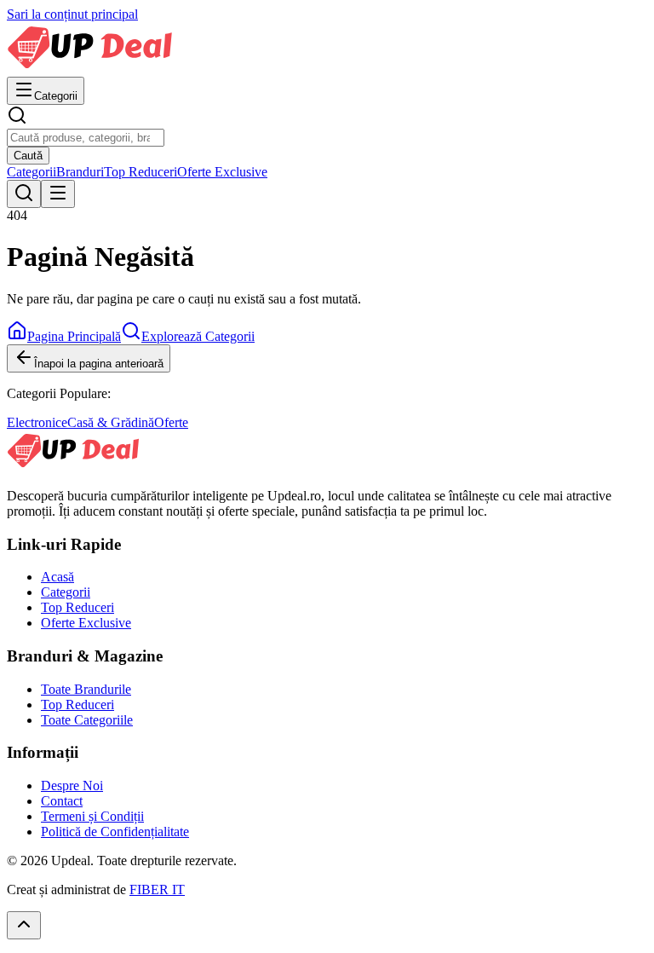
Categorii (31, 172)
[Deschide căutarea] (24, 194)
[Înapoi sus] (24, 925)
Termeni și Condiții (92, 816)
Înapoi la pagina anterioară (99, 363)
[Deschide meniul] (58, 194)
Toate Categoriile (87, 720)
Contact (62, 801)
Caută (28, 155)
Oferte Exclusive (222, 172)
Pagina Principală (74, 336)
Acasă (57, 576)
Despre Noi (72, 785)
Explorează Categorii (198, 336)
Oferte (171, 422)
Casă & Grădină (110, 422)
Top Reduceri (140, 172)
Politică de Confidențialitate (115, 831)
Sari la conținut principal (72, 14)
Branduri (80, 172)
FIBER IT (157, 889)
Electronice (37, 422)
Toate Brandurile (86, 689)
